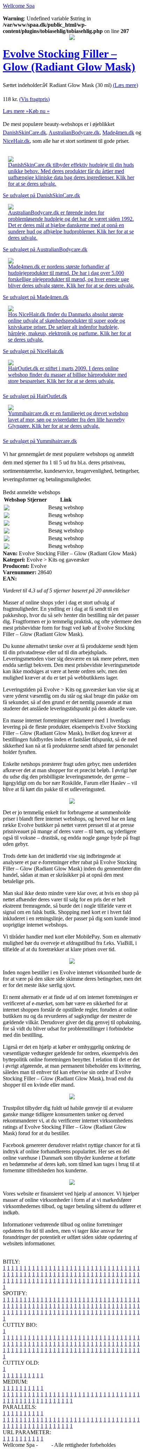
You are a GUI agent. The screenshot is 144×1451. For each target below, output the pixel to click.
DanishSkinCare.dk (24, 132)
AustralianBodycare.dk (74, 132)
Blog (44, 1445)
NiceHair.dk (16, 141)
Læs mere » (16, 111)
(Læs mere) (125, 85)
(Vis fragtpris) (34, 99)
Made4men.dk (118, 132)
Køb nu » (39, 111)
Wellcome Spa (19, 6)
